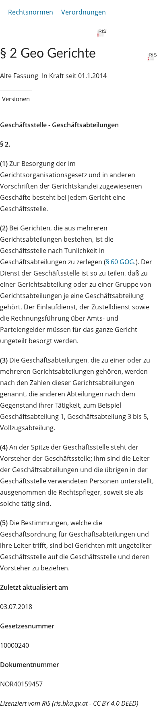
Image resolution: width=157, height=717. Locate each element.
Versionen (16, 99)
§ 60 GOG (120, 261)
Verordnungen (83, 12)
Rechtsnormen (30, 12)
